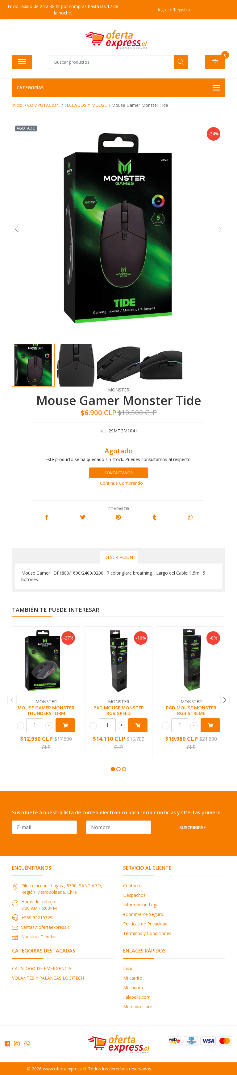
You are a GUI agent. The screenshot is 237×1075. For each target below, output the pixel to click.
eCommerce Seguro (143, 914)
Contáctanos (119, 472)
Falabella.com (137, 997)
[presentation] (16, 228)
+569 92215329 (36, 918)
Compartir (118, 508)
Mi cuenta (133, 987)
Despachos (134, 895)
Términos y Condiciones (147, 933)
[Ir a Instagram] (16, 1043)
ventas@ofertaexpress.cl (45, 927)
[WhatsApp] (27, 1043)
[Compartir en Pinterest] (118, 517)
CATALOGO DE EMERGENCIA (41, 968)
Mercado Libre (137, 1006)
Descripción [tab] (118, 557)
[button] (113, 769)
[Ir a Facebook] (7, 1043)
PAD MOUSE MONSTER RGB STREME (191, 710)
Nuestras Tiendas (38, 937)
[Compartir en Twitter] (82, 517)
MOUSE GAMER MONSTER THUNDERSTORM (46, 710)
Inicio (128, 968)
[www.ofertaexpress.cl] (116, 39)
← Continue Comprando (118, 483)
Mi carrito (132, 978)
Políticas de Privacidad (145, 924)
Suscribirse (192, 827)
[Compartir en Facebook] (46, 517)
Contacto (132, 885)
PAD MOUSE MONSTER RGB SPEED (119, 710)
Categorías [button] (30, 87)
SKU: (103, 431)
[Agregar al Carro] (65, 725)
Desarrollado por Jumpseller (181, 1069)
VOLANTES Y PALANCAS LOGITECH (48, 978)
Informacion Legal (141, 905)
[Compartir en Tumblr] (154, 517)
